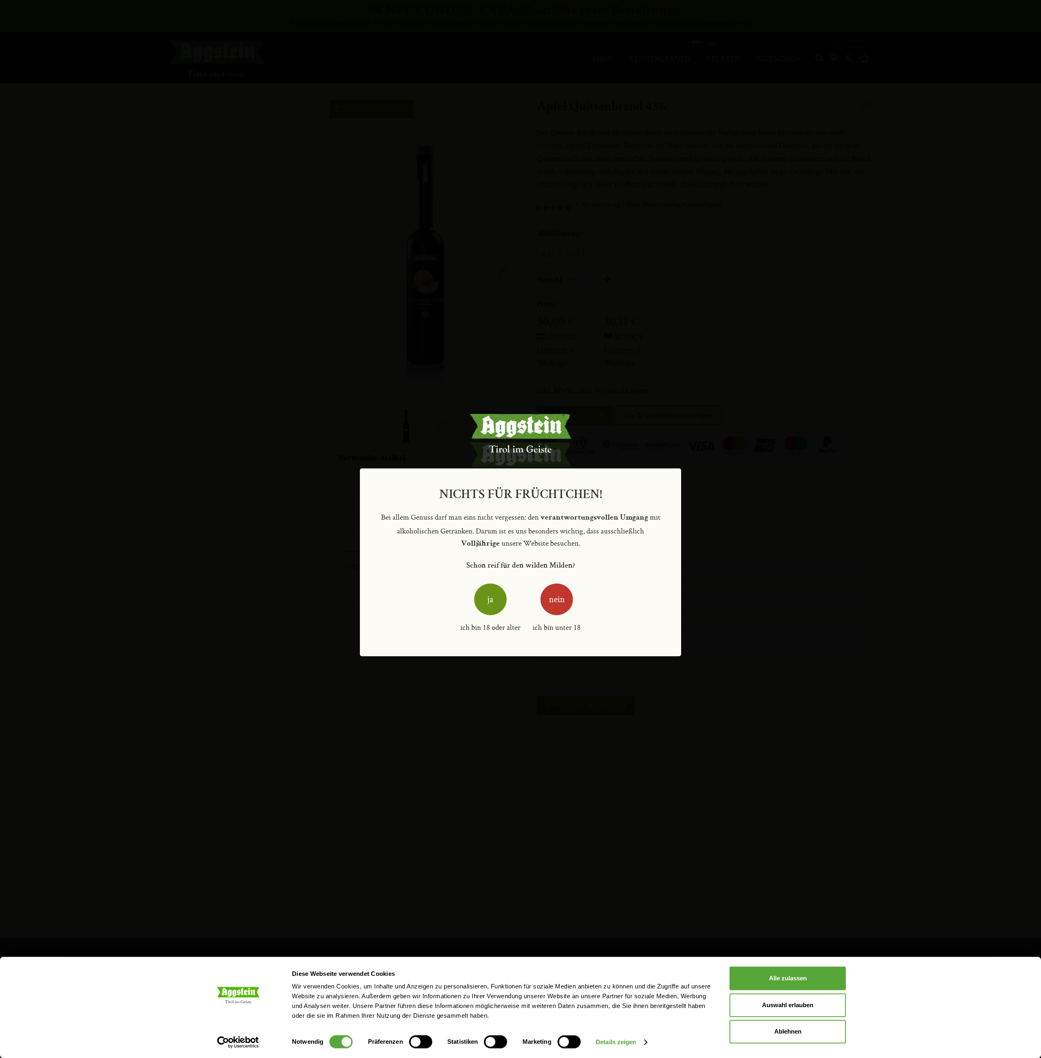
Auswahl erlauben (787, 1004)
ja (490, 599)
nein (557, 599)
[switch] (420, 1042)
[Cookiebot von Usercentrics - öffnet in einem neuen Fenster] (238, 1042)
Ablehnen (787, 1031)
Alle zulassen (788, 978)
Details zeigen (616, 1041)
